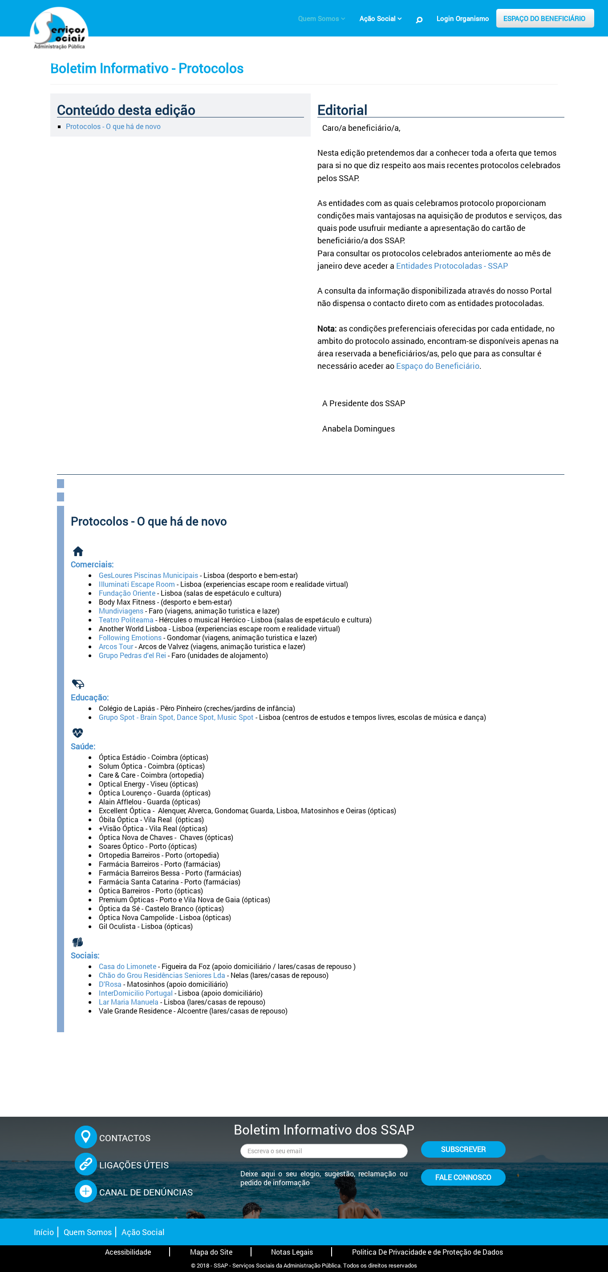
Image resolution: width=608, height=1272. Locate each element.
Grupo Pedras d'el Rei (132, 655)
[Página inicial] (58, 33)
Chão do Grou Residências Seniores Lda (162, 975)
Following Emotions (130, 637)
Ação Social (143, 1232)
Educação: (90, 697)
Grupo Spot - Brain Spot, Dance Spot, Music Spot (177, 717)
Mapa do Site (211, 1251)
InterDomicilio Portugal (136, 992)
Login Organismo (463, 18)
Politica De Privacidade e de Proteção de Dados (427, 1251)
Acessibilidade (128, 1251)
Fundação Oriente (127, 593)
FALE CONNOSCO (463, 1177)
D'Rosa (110, 984)
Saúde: (83, 746)
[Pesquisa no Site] (419, 20)
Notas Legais (292, 1251)
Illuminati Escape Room (137, 584)
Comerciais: (92, 564)
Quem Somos (88, 1232)
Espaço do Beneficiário (437, 366)
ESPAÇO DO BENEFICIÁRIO (544, 18)
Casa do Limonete (127, 966)
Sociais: (85, 955)
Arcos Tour (116, 646)
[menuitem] (322, 18)
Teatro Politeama (126, 619)
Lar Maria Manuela (128, 1001)
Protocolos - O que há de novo (113, 126)
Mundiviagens (121, 610)
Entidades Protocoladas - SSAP (452, 266)
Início (44, 1232)
